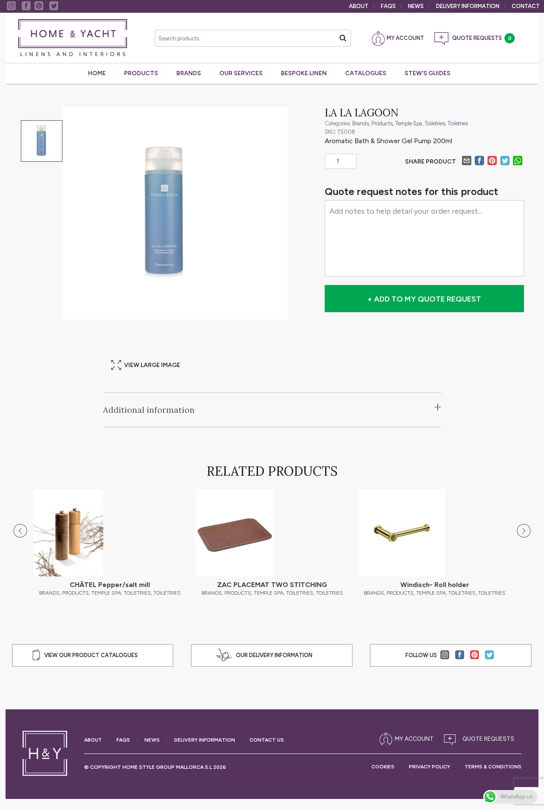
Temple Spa (408, 123)
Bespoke (304, 73)
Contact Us (266, 740)
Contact (526, 6)
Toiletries (435, 123)
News (416, 6)
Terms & (493, 767)
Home (97, 73)
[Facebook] (479, 162)
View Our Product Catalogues (91, 655)
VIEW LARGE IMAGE (152, 365)
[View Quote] (481, 739)
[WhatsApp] (517, 162)
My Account (405, 38)
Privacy (429, 767)
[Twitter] (505, 162)
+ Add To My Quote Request (424, 299)
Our (241, 73)
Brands (188, 73)
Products (141, 73)
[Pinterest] (492, 162)
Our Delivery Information (274, 655)
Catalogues (365, 73)
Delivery (467, 6)
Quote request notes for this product (411, 192)
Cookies (382, 767)
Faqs (388, 6)
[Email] (466, 162)
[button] (20, 531)
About (358, 6)
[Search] (343, 38)
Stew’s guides (427, 73)
